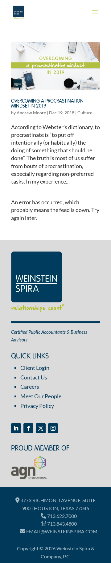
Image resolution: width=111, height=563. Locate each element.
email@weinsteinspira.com (61, 531)
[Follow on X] (41, 428)
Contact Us (33, 377)
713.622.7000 (61, 516)
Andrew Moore (31, 112)
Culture (84, 112)
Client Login (34, 367)
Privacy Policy (37, 405)
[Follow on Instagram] (53, 428)
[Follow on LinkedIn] (16, 428)
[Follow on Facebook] (28, 428)
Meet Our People (40, 396)
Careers (29, 386)
